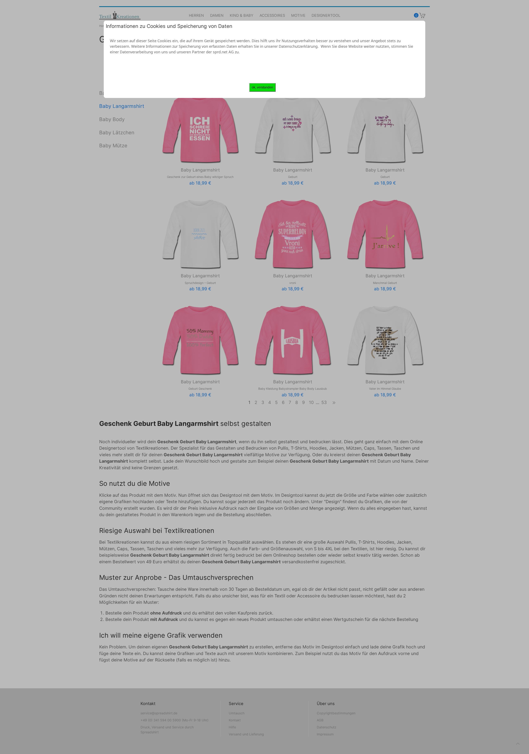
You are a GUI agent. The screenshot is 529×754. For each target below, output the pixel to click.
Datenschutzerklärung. (299, 46)
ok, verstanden (262, 87)
